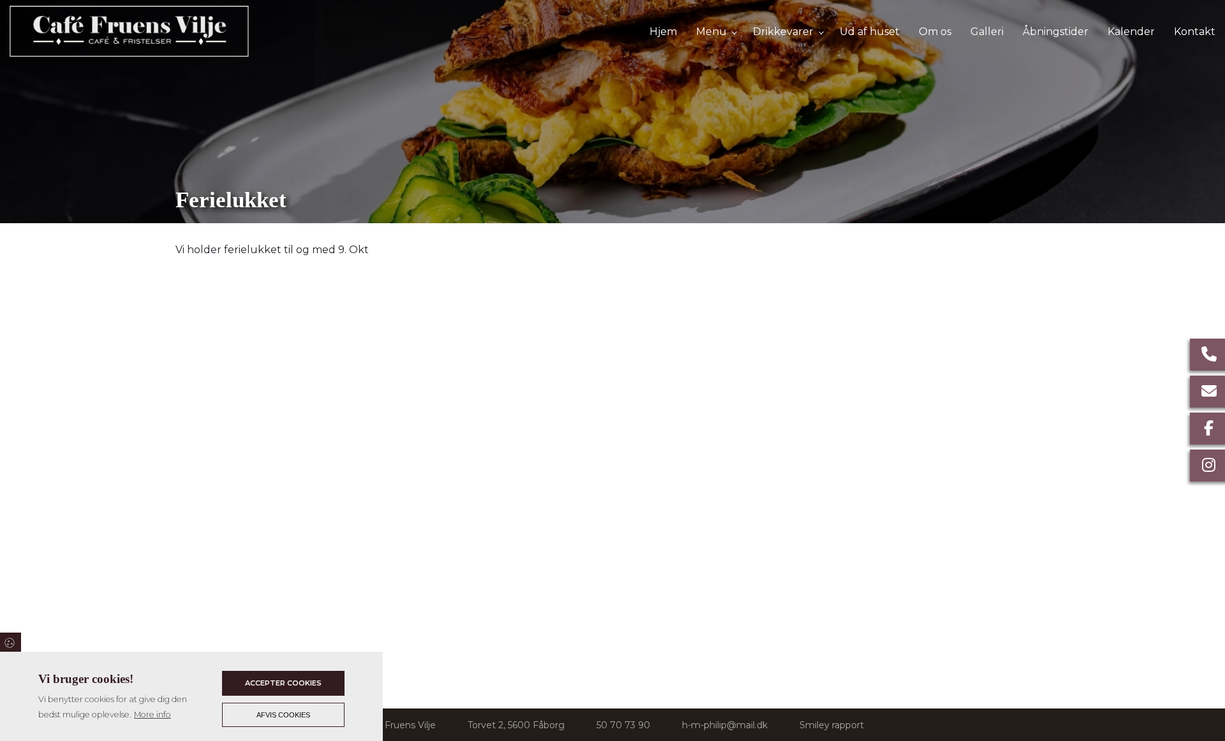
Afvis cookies (283, 715)
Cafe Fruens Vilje (399, 725)
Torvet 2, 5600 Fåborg (516, 725)
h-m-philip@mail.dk (725, 725)
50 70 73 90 (623, 725)
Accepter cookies (283, 683)
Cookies (10, 642)
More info (152, 714)
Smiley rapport (831, 725)
